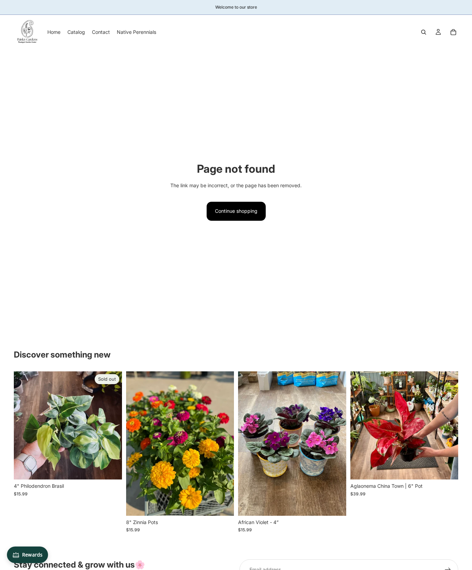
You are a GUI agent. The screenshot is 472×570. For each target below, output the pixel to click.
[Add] (223, 505)
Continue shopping (236, 211)
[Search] (423, 32)
